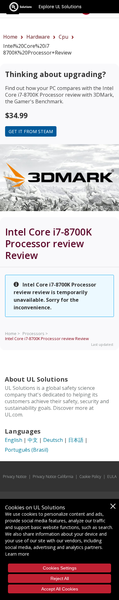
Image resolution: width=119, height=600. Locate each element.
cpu (63, 36)
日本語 (75, 439)
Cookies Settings (59, 568)
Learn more (17, 554)
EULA (111, 476)
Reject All (59, 578)
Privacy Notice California (53, 476)
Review (47, 338)
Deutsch (53, 439)
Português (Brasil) (26, 449)
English (13, 439)
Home (10, 36)
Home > (12, 333)
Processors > (35, 333)
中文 (33, 439)
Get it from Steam (31, 131)
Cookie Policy (90, 476)
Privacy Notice (15, 476)
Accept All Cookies (59, 588)
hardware (38, 36)
